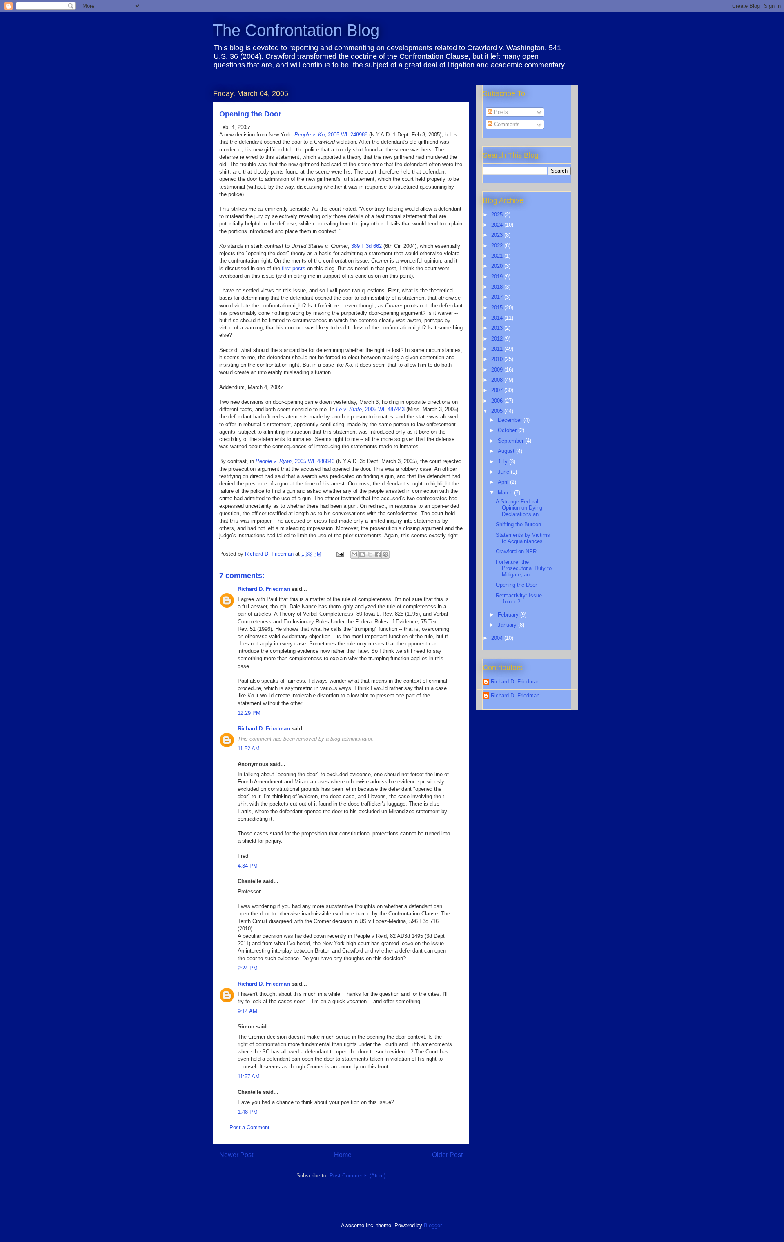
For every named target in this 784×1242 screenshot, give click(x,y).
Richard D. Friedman (264, 589)
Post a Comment (249, 1127)
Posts (500, 112)
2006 (497, 401)
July (503, 462)
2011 (497, 349)
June (504, 472)
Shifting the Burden (518, 524)
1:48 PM (248, 1112)
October (508, 430)
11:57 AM (249, 1076)
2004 (497, 638)
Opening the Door (516, 585)
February (509, 615)
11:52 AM (249, 749)
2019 (497, 277)
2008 (497, 380)
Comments (506, 124)
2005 (497, 411)
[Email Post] (339, 554)
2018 (497, 287)
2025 (497, 214)
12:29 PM (249, 713)
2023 (497, 235)
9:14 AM (247, 1011)
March (506, 493)
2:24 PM (248, 968)
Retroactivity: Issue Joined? (519, 598)
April (504, 482)
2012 (497, 339)
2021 (497, 256)
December (510, 420)
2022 (497, 246)
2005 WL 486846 (314, 461)
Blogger (432, 1225)
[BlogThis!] (362, 554)
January (508, 625)
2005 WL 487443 (385, 409)
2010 (497, 359)
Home (343, 1154)
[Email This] (354, 554)
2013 (497, 328)
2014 (497, 318)
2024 (497, 225)
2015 (497, 308)
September (511, 441)
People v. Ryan (274, 461)
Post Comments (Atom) (357, 1176)
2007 (497, 390)
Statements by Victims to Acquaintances (523, 538)
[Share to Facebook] (378, 554)
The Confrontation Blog (296, 30)
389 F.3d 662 (366, 246)
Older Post (447, 1154)
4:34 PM (248, 866)
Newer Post (236, 1154)
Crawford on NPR (516, 551)
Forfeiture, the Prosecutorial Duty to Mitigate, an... (524, 568)
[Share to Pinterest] (385, 554)
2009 (497, 370)
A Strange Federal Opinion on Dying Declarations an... (519, 508)
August (507, 451)
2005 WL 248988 (348, 134)
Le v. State (349, 409)
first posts (293, 268)
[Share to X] (370, 554)
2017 (497, 297)
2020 (497, 266)
